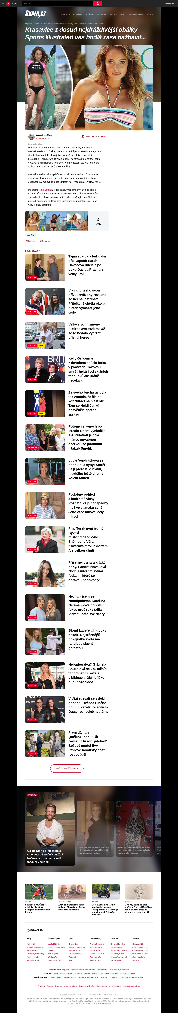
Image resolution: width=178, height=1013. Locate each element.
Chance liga (73, 944)
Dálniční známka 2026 (139, 947)
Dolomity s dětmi (116, 960)
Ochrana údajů (102, 986)
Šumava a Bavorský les (119, 950)
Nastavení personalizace (131, 986)
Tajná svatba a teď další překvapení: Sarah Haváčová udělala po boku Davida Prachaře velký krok (87, 265)
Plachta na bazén (66, 973)
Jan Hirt (51, 950)
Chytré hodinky (125, 977)
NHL (70, 960)
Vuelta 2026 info (54, 944)
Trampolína (78, 973)
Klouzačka (95, 973)
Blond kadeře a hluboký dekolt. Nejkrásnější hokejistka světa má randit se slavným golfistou (87, 639)
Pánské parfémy (137, 977)
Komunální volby (33, 960)
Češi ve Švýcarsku (117, 954)
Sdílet (97, 137)
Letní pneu (95, 977)
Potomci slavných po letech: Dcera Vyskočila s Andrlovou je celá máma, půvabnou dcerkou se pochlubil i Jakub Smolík (86, 437)
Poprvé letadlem (116, 947)
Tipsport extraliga (75, 950)
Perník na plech (95, 960)
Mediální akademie (70, 986)
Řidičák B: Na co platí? (139, 954)
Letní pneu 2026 (137, 944)
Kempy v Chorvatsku (118, 944)
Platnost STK (136, 960)
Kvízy (122, 14)
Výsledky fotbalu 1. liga (77, 947)
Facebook (41, 986)
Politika (78, 14)
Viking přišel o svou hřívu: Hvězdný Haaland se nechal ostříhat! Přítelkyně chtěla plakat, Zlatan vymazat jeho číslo (87, 301)
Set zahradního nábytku (109, 973)
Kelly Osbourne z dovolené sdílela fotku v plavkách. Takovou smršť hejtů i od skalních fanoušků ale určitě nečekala (88, 369)
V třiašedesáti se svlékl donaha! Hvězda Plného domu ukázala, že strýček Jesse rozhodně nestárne (88, 705)
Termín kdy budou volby (35, 954)
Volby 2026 (31, 944)
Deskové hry (105, 977)
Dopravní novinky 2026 (139, 950)
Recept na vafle (95, 957)
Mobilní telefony (56, 977)
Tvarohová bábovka (97, 954)
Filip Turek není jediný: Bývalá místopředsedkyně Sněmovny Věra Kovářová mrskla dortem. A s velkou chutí (88, 539)
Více (148, 15)
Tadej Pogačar (53, 954)
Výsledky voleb (32, 950)
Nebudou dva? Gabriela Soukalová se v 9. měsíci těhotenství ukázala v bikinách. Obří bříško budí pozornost (87, 673)
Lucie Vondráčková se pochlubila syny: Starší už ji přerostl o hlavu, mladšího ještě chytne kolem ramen (86, 469)
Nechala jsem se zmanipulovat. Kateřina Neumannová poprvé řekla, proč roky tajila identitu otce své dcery (86, 605)
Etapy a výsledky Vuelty (56, 947)
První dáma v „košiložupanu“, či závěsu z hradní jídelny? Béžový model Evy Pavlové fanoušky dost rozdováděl (87, 743)
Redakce (58, 986)
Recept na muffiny (96, 947)
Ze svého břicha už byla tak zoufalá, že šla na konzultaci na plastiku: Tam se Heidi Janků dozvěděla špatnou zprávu (87, 403)
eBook (87, 137)
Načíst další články (67, 769)
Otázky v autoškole (138, 957)
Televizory (114, 977)
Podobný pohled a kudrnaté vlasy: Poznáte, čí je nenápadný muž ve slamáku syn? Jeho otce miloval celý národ (88, 505)
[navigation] (3, 4)
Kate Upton (45, 190)
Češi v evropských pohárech (119, 970)
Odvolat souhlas (115, 986)
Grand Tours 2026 (54, 960)
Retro (113, 14)
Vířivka (132, 973)
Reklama (50, 986)
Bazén (56, 973)
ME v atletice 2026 (75, 954)
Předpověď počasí (77, 970)
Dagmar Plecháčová (44, 135)
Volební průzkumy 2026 (35, 947)
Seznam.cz (169, 4)
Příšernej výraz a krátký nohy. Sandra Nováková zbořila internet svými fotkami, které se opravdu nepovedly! (87, 571)
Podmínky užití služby (87, 986)
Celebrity (64, 14)
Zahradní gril (123, 973)
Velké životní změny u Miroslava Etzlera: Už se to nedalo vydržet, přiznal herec (86, 330)
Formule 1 (72, 957)
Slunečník (86, 973)
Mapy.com (65, 970)
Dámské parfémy (84, 977)
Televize (102, 14)
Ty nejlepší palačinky (97, 944)
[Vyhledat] (97, 3)
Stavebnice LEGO (70, 977)
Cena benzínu (102, 970)
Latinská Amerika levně (119, 957)
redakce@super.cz (104, 1003)
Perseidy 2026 (90, 970)
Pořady (90, 14)
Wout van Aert (53, 957)
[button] (89, 87)
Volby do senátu (33, 957)
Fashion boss (136, 14)
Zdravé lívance (95, 950)
